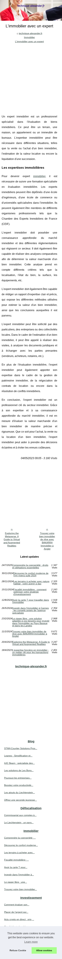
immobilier (39, 176)
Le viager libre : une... (15, 882)
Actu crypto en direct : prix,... (19, 919)
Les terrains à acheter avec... (19, 852)
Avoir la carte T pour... (15, 867)
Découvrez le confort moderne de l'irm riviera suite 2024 (30, 574)
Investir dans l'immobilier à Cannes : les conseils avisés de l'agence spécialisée (30, 610)
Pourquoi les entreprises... (18, 778)
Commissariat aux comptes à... (20, 815)
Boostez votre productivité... (18, 785)
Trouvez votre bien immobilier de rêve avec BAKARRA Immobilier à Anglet (47, 541)
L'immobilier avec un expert (29, 41)
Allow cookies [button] (44, 950)
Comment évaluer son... (16, 904)
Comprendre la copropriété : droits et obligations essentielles (30, 566)
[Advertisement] (31, 76)
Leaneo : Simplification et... (18, 755)
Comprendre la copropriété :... (20, 837)
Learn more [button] (31, 941)
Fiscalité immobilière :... (16, 859)
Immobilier (29, 37)
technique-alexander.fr (30, 33)
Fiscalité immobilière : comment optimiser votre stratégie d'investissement (29, 591)
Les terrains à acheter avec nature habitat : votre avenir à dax (31, 582)
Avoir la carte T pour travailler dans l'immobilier (30, 601)
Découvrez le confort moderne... (21, 845)
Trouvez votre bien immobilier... (20, 889)
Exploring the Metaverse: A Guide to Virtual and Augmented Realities (11, 539)
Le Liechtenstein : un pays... (19, 822)
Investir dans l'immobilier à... (19, 874)
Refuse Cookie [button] (18, 950)
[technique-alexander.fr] (31, 10)
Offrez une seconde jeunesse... (20, 800)
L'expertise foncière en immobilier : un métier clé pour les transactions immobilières (30, 652)
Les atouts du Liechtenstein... (19, 792)
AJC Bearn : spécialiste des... (19, 763)
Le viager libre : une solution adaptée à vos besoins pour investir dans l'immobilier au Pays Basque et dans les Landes (30, 622)
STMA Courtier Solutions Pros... (20, 748)
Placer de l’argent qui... (16, 912)
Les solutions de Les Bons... (19, 770)
